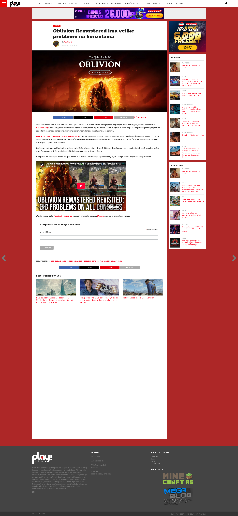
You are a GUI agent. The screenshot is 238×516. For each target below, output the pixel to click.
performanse (75, 261)
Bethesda (55, 261)
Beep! (152, 459)
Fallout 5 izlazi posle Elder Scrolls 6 (138, 298)
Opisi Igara (116, 3)
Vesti (38, 3)
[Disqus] (99, 338)
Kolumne (180, 3)
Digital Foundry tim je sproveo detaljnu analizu (57, 136)
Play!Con (86, 3)
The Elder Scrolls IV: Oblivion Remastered (102, 261)
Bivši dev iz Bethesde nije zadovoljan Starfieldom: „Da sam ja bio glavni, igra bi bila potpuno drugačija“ (54, 300)
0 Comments (140, 117)
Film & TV (168, 3)
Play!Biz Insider (101, 3)
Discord (100, 216)
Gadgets (157, 3)
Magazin (48, 3)
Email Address (46, 232)
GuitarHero (155, 464)
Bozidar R (68, 42)
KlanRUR (154, 457)
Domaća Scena (131, 3)
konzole (64, 261)
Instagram (67, 216)
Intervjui (146, 3)
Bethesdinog (42, 127)
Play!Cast (73, 3)
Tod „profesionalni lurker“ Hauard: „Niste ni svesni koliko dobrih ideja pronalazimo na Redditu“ (99, 300)
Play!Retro (61, 3)
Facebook (58, 216)
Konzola (154, 461)
